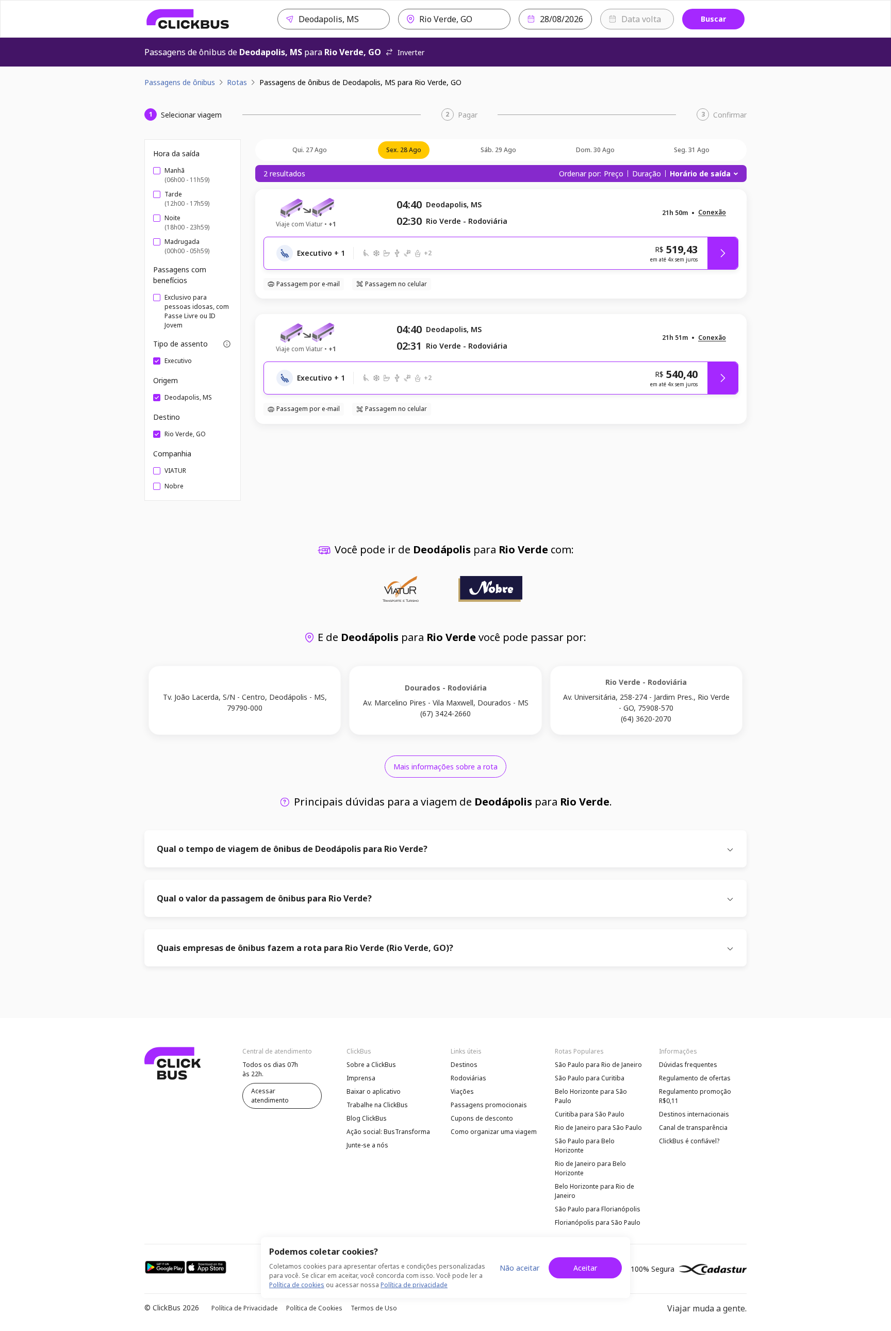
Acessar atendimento (270, 1096)
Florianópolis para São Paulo (597, 1222)
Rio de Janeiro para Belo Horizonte (590, 1168)
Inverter (411, 52)
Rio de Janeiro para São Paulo (598, 1127)
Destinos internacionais (694, 1114)
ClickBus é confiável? (689, 1141)
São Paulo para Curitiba (589, 1078)
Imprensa (360, 1078)
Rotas (237, 82)
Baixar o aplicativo (373, 1091)
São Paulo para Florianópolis (597, 1209)
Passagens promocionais (489, 1104)
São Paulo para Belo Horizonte (585, 1146)
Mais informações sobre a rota (445, 766)
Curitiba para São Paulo (589, 1114)
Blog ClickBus (366, 1118)
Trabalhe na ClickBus (377, 1104)
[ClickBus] (187, 19)
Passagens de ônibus (179, 82)
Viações (462, 1091)
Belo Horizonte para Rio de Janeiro (594, 1191)
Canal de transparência (693, 1127)
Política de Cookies (314, 1308)
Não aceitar (519, 1268)
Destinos (464, 1064)
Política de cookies (296, 1284)
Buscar (713, 19)
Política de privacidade (414, 1284)
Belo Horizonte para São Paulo (591, 1096)
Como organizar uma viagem (494, 1131)
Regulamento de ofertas (695, 1078)
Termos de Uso (374, 1308)
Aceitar (585, 1268)
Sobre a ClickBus (371, 1064)
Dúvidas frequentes (688, 1064)
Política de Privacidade (244, 1308)
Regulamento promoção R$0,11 (695, 1096)
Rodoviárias (468, 1078)
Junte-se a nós (367, 1145)
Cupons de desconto (482, 1118)
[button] (712, 212)
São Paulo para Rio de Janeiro (598, 1064)
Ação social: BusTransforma (388, 1131)
